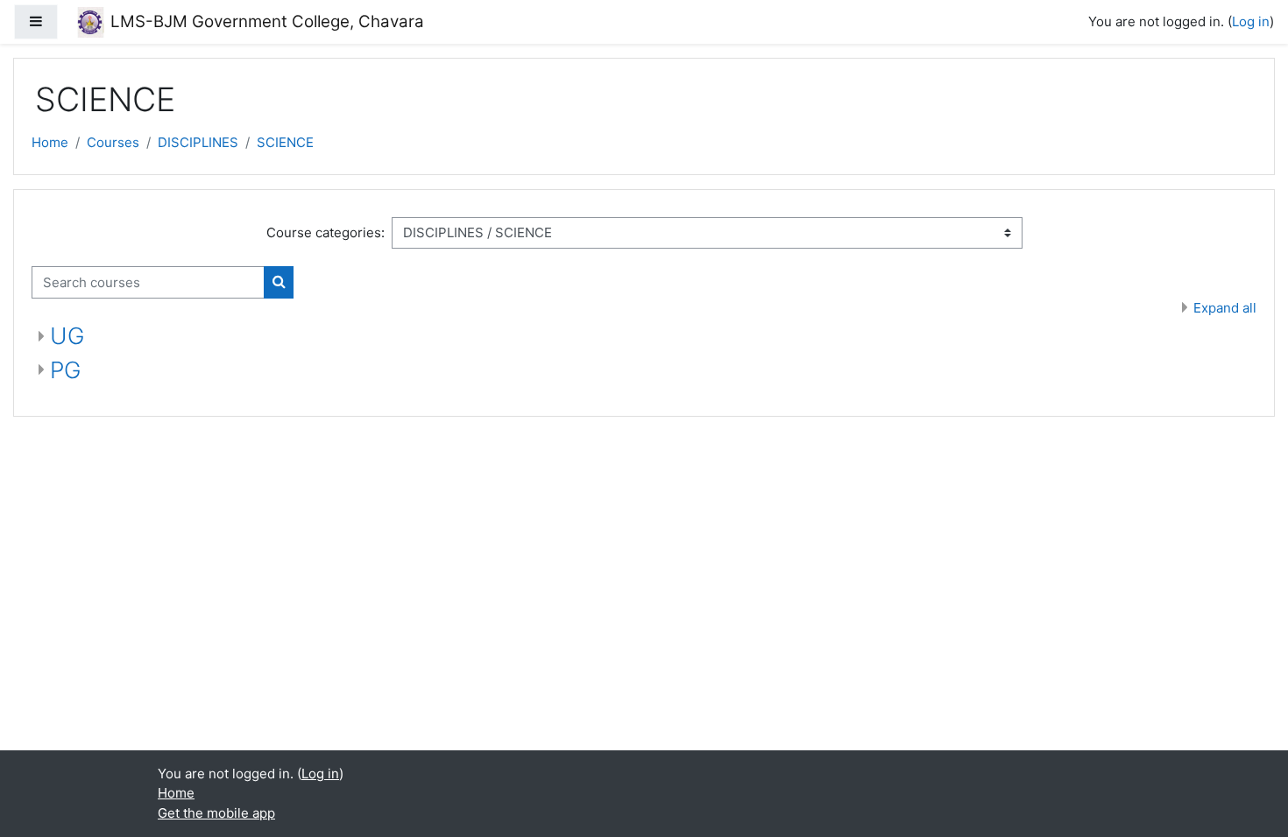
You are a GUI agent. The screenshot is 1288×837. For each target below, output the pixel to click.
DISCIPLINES (198, 142)
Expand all (1224, 307)
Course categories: (325, 232)
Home (50, 142)
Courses (113, 142)
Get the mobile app (216, 813)
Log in (1251, 21)
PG (65, 369)
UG (67, 335)
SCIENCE (285, 142)
